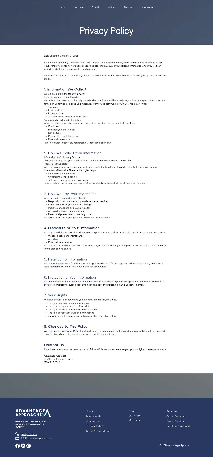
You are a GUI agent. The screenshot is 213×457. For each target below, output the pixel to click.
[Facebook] (17, 446)
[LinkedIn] (23, 446)
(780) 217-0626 (52, 362)
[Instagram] (28, 446)
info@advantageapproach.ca (59, 359)
